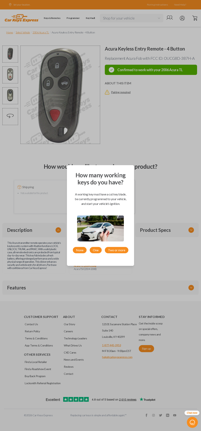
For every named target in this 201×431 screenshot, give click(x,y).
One (96, 250)
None (79, 250)
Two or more (116, 250)
